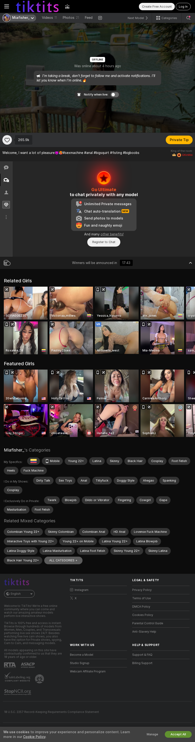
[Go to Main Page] (37, 6)
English (16, 593)
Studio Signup (79, 663)
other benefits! (112, 234)
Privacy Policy (142, 590)
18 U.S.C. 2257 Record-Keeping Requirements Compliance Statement (51, 712)
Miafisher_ (14, 449)
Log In (183, 6)
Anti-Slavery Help (144, 631)
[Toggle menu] (6, 6)
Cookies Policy (142, 615)
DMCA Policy (141, 606)
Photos (71, 17)
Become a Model (81, 654)
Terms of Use (141, 598)
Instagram (81, 590)
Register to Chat (103, 242)
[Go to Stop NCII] (18, 692)
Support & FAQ (142, 654)
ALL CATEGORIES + (63, 560)
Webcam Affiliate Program (88, 671)
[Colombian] (33, 461)
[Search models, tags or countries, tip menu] (188, 18)
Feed (89, 17)
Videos (49, 17)
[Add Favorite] (7, 140)
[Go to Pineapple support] (40, 678)
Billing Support (142, 663)
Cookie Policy (34, 737)
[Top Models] (67, 6)
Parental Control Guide (147, 623)
